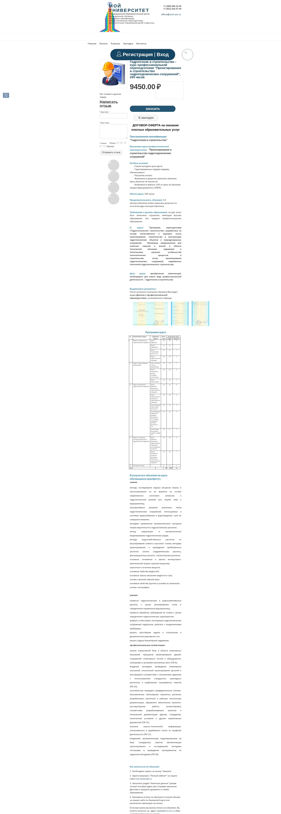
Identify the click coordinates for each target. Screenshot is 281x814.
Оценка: (104, 143)
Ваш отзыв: (105, 122)
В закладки (146, 117)
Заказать (153, 109)
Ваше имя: (105, 112)
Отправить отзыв (111, 152)
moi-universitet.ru (144, 779)
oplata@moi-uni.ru (165, 811)
